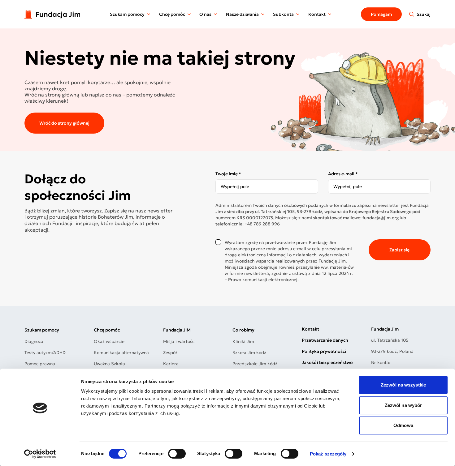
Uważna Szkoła (109, 363)
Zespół (170, 352)
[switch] (177, 454)
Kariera (171, 363)
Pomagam (381, 14)
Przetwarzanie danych (325, 340)
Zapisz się (399, 250)
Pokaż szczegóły (328, 453)
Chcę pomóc (172, 14)
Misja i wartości (179, 341)
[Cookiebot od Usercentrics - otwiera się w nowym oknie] (40, 454)
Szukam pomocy (127, 14)
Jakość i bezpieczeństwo (327, 362)
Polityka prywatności (324, 351)
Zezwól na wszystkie (403, 384)
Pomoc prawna (39, 363)
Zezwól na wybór (403, 405)
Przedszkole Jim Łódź (254, 363)
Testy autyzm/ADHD (45, 352)
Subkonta (283, 14)
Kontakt (317, 14)
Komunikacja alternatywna (121, 352)
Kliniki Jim (243, 341)
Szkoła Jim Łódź (249, 352)
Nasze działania (242, 14)
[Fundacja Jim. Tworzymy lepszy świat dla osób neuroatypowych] (52, 14)
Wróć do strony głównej (64, 123)
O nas (205, 14)
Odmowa (403, 425)
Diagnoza (33, 341)
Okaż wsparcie (109, 341)
